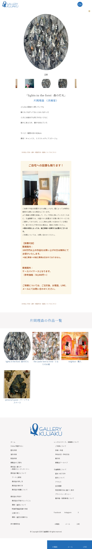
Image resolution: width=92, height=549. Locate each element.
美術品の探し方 (17, 481)
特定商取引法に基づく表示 (64, 490)
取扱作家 (14, 458)
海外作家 (14, 454)
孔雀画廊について (60, 469)
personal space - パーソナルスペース (17, 401)
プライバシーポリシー (63, 494)
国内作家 (14, 450)
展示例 (57, 458)
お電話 (54, 547)
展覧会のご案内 (16, 462)
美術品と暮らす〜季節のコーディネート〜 (20, 468)
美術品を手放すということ (21, 500)
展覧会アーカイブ (61, 462)
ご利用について (60, 446)
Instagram (67, 512)
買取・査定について (19, 505)
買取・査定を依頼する (20, 517)
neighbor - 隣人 (74, 361)
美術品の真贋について (20, 489)
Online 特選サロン (17, 446)
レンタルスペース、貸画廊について (66, 442)
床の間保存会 (15, 524)
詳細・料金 (59, 450)
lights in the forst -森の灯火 (17, 361)
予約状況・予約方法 (62, 454)
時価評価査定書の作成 (20, 509)
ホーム (13, 442)
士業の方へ (16, 513)
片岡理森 (39, 100)
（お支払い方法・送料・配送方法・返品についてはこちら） (39, 152)
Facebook (57, 512)
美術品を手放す (16, 496)
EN (80, 4)
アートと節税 (16, 477)
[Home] (10, 4)
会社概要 (58, 486)
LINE (85, 547)
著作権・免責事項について (64, 498)
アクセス (58, 482)
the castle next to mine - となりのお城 (46, 363)
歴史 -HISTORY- (60, 473)
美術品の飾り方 (17, 485)
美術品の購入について (18, 473)
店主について (60, 477)
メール (70, 547)
